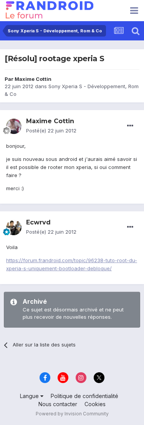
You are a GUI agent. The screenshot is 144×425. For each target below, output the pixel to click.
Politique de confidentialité (84, 396)
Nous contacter (57, 404)
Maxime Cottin (33, 79)
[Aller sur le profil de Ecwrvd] (14, 227)
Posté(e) (51, 130)
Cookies (95, 404)
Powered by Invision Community (72, 414)
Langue (30, 396)
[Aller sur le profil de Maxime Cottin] (14, 126)
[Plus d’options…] (130, 126)
